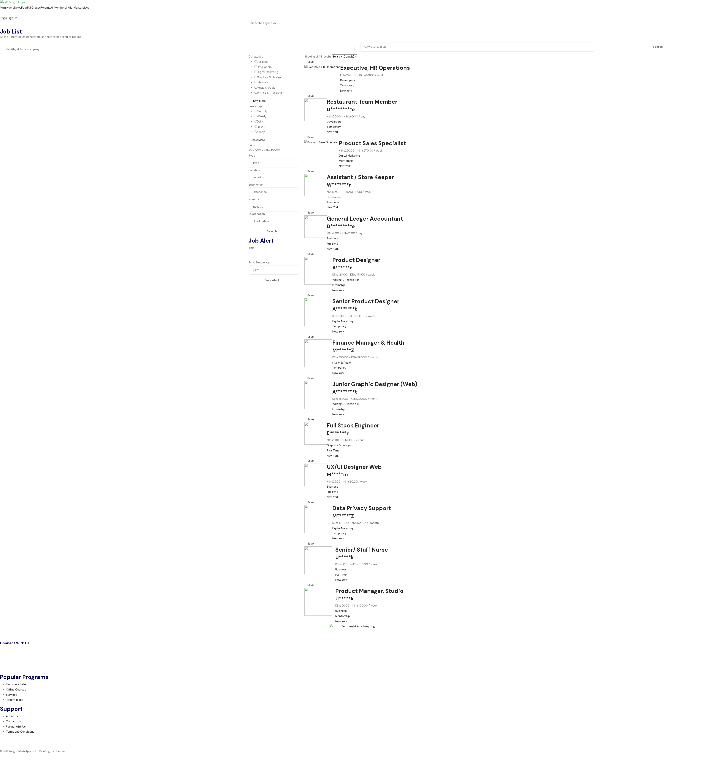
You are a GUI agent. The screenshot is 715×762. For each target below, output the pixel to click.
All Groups (34, 7)
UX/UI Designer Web (354, 466)
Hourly (261, 127)
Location (254, 170)
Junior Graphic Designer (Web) (374, 384)
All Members (58, 7)
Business (262, 62)
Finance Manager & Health (368, 342)
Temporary (347, 85)
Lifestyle (262, 82)
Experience (256, 185)
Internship (338, 285)
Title (252, 248)
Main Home (7, 7)
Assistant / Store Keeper (360, 177)
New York (346, 91)
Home (252, 23)
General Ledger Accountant (365, 218)
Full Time (332, 244)
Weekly (261, 116)
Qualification (257, 214)
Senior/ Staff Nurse (361, 549)
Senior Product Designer (365, 301)
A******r (342, 268)
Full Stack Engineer (353, 425)
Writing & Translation (270, 93)
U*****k (344, 557)
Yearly (261, 132)
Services (11, 695)
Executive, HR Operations (375, 67)
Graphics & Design (269, 77)
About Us (12, 716)
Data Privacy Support (361, 508)
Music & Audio (266, 88)
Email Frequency (259, 262)
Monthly (262, 111)
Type (252, 156)
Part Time (333, 450)
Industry (254, 199)
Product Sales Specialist (372, 143)
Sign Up (12, 18)
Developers (264, 67)
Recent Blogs (14, 700)
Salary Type (256, 106)
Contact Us (13, 721)
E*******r (338, 433)
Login (4, 18)
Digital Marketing (267, 72)
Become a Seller (16, 684)
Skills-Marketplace (78, 7)
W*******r (339, 185)
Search (658, 47)
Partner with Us (16, 726)
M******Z (343, 350)
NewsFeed (21, 7)
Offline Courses (16, 689)
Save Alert (271, 280)
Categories (256, 56)
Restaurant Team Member (362, 101)
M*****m (337, 474)
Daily (260, 121)
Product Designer (356, 260)
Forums (45, 7)
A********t (344, 309)
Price (252, 145)
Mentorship (346, 161)
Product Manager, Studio (369, 591)
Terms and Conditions (20, 732)
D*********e (341, 109)
